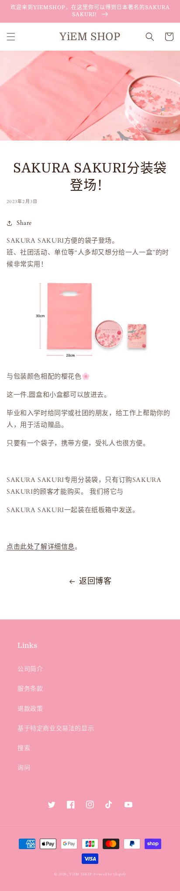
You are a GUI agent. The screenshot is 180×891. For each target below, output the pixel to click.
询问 (23, 768)
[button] (11, 36)
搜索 (23, 748)
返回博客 (95, 581)
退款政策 (30, 709)
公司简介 (30, 669)
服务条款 (30, 689)
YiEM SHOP (80, 874)
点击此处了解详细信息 (41, 546)
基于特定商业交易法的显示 (55, 728)
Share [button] (24, 223)
